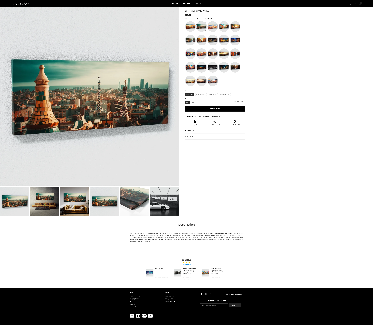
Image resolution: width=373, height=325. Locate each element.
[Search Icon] (350, 4)
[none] (14, 201)
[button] (185, 280)
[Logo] (23, 4)
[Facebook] (201, 294)
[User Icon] (355, 4)
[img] (186, 262)
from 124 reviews (186, 264)
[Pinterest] (210, 294)
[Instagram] (206, 294)
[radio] (190, 26)
